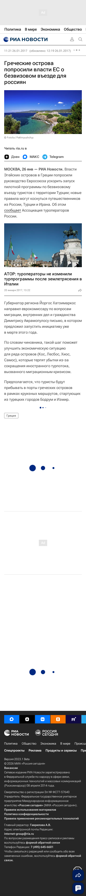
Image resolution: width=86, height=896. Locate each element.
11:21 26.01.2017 (15, 50)
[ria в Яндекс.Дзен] (27, 719)
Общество (29, 743)
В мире (65, 743)
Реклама (35, 750)
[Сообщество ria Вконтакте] (42, 719)
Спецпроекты (14, 750)
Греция (11, 415)
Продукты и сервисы (61, 750)
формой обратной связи (43, 842)
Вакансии (11, 768)
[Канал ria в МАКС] (11, 719)
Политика (11, 743)
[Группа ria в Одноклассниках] (58, 719)
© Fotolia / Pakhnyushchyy (18, 137)
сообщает (12, 210)
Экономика (48, 743)
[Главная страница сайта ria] (25, 39)
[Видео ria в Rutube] (73, 719)
